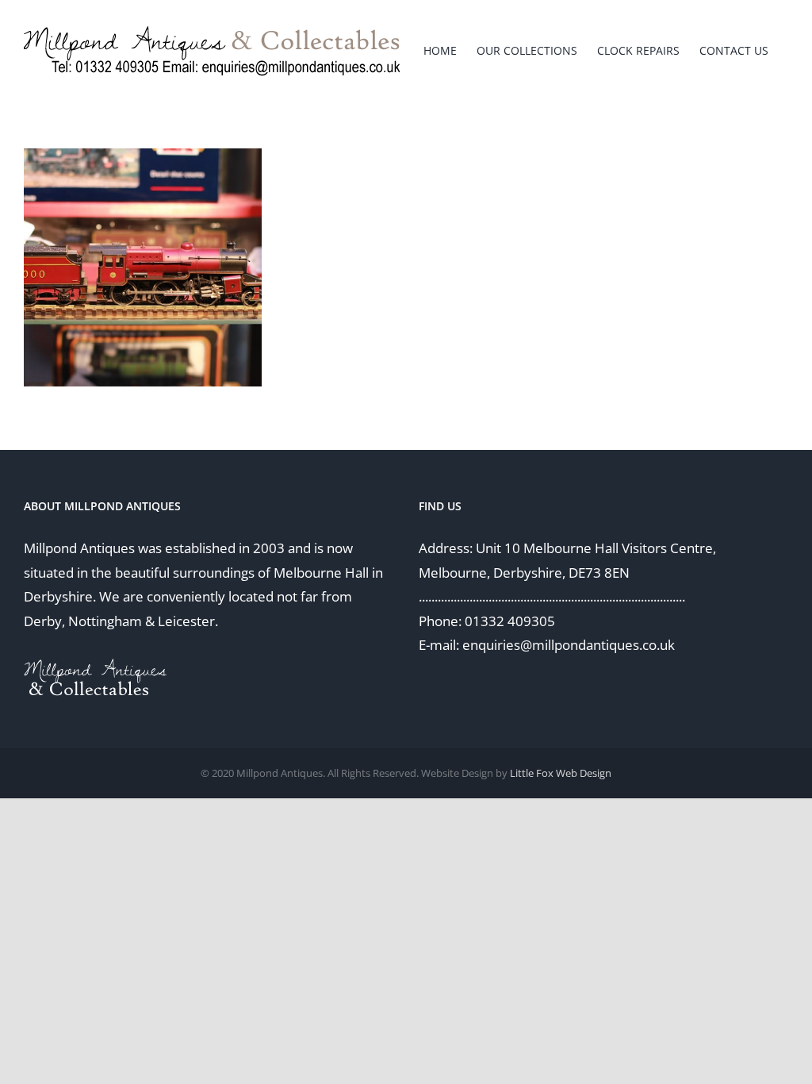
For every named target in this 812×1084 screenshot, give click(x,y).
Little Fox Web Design (560, 773)
